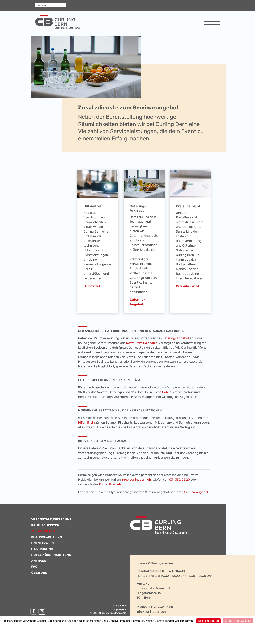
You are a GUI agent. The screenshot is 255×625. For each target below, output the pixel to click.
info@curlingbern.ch (136, 480)
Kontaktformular (110, 484)
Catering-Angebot (176, 338)
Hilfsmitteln (86, 422)
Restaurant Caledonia (141, 343)
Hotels (166, 392)
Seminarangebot (196, 492)
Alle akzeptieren (208, 620)
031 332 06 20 (179, 480)
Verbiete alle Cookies (237, 620)
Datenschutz (118, 605)
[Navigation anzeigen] (212, 22)
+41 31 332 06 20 (160, 607)
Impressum (119, 609)
